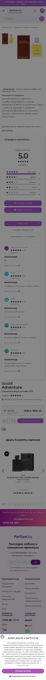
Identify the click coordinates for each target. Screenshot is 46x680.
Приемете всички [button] (23, 671)
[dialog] (23, 657)
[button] (23, 676)
